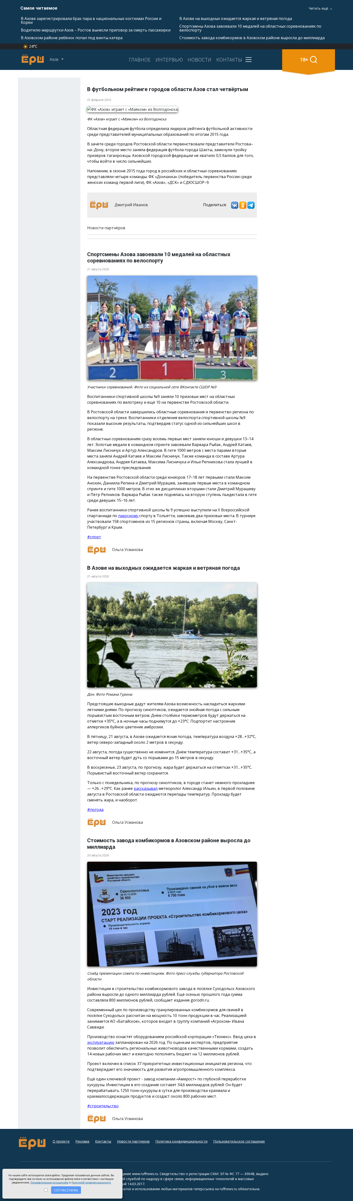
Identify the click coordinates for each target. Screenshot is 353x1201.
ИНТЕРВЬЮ (169, 59)
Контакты (103, 1141)
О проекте (61, 1141)
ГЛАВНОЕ (140, 59)
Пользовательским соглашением (49, 1182)
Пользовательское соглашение (239, 1141)
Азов (54, 59)
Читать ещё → (321, 8)
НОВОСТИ (200, 59)
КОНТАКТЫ (229, 59)
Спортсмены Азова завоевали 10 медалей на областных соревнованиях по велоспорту (250, 28)
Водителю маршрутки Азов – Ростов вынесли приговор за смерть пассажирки (95, 30)
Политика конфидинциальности (181, 1141)
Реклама (82, 1141)
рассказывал (146, 788)
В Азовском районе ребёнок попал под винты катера (71, 37)
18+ (304, 59)
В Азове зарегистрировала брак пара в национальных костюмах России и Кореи (91, 20)
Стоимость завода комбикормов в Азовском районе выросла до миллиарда (252, 37)
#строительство (103, 1105)
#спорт (94, 536)
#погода (95, 809)
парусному (128, 515)
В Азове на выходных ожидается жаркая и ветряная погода (235, 18)
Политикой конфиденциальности (91, 1182)
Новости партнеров (133, 1141)
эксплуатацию (100, 1042)
